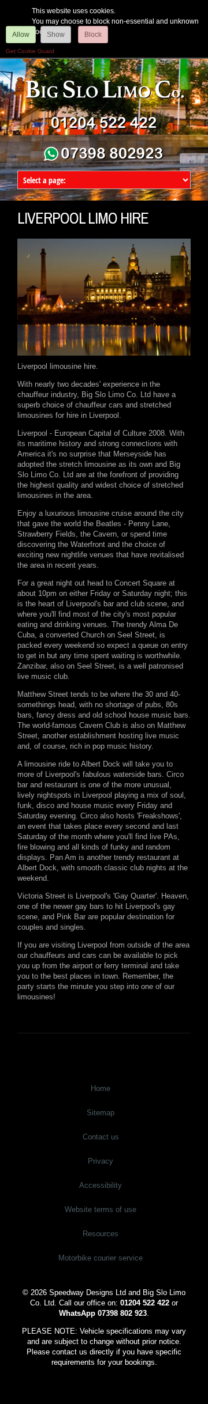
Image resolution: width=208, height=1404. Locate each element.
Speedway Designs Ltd (87, 1292)
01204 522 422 (144, 1303)
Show (56, 35)
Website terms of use (100, 1209)
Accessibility (100, 1185)
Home (100, 1088)
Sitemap (100, 1112)
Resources (100, 1233)
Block (93, 35)
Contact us (101, 1137)
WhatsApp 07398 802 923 (103, 1313)
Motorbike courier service (100, 1258)
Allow (20, 35)
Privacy (100, 1161)
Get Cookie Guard (30, 51)
